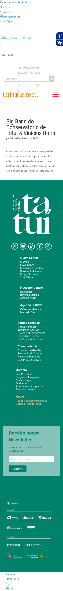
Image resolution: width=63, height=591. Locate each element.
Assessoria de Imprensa (29, 386)
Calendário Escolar (28, 336)
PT (29, 84)
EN (20, 84)
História (24, 262)
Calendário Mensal (31, 309)
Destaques (26, 291)
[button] (17, 38)
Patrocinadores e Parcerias (31, 400)
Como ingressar (27, 326)
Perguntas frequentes (28, 377)
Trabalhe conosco (26, 389)
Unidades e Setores (31, 268)
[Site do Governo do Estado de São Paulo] (15, 2)
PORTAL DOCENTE (31, 68)
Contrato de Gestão (29, 350)
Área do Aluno (28, 297)
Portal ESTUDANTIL (30, 73)
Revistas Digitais (29, 294)
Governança (27, 265)
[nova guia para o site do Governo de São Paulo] (10, 17)
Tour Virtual (26, 277)
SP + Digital (5, 7)
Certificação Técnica (30, 339)
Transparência (12, 579)
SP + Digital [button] (7, 21)
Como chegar (24, 380)
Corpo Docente (29, 274)
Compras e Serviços (29, 359)
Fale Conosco (24, 374)
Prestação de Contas (30, 353)
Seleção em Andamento (31, 333)
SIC (7, 583)
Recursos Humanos (29, 356)
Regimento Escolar (31, 271)
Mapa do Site (27, 312)
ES (38, 84)
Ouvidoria (21, 383)
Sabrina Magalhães (18, 138)
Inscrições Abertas (28, 330)
